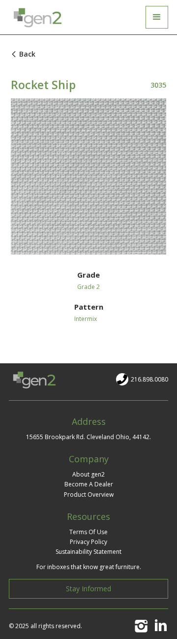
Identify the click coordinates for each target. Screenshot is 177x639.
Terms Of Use (88, 532)
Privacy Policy (88, 542)
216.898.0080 (149, 379)
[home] (39, 17)
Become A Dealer (88, 484)
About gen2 (88, 474)
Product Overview (89, 494)
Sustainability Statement (88, 551)
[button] (157, 17)
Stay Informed (88, 588)
